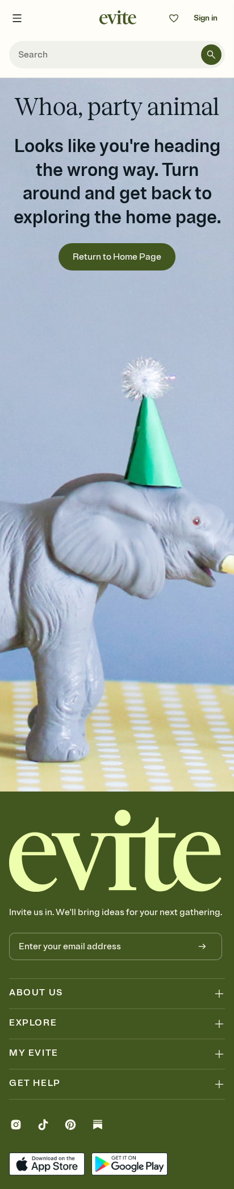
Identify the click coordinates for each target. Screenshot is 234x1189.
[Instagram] (16, 1126)
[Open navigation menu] (17, 18)
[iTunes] (47, 1165)
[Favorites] (174, 18)
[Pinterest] (70, 1126)
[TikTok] (43, 1126)
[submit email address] (202, 946)
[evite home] (115, 851)
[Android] (129, 1165)
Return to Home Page (117, 257)
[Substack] (98, 1126)
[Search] (211, 54)
